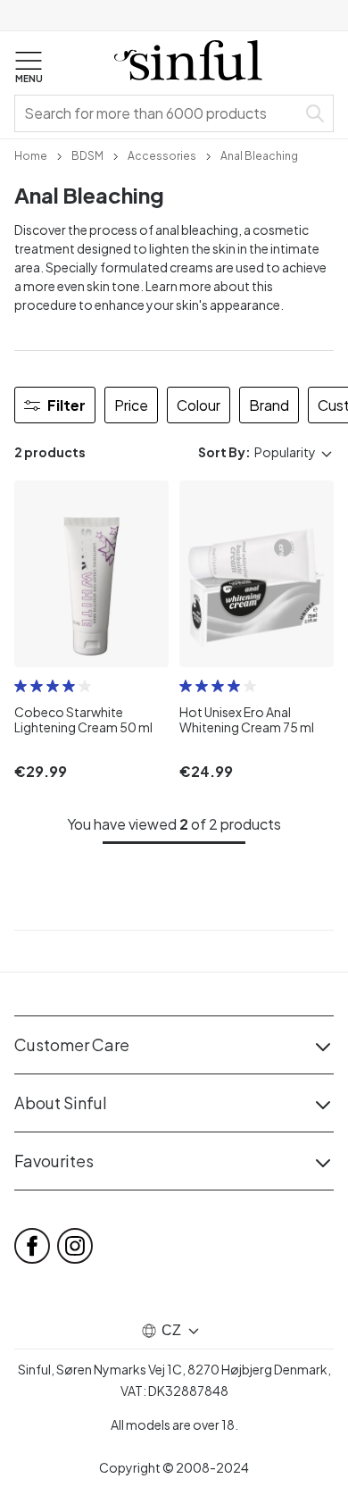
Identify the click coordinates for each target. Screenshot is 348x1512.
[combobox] (158, 113)
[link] (30, 154)
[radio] (20, 686)
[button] (28, 68)
